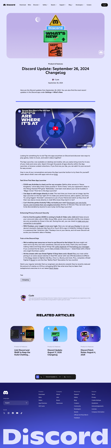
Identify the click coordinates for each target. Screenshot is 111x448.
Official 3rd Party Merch (81, 415)
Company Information (98, 412)
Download (23, 5)
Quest (33, 260)
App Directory (43, 403)
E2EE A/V (75, 217)
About (58, 394)
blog (56, 174)
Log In (105, 5)
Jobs (57, 397)
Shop (30, 258)
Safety (76, 397)
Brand (58, 400)
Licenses (94, 409)
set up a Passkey (74, 226)
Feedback (77, 417)
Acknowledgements (97, 406)
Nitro (30, 5)
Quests (76, 412)
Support (76, 394)
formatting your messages (79, 247)
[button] (36, 4)
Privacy (94, 397)
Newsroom (59, 403)
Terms (93, 394)
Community (77, 406)
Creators (76, 403)
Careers (89, 5)
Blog (75, 400)
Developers (77, 409)
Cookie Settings (96, 400)
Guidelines (95, 403)
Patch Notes (53, 268)
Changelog (25, 280)
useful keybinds (60, 247)
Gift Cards (42, 406)
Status (40, 400)
